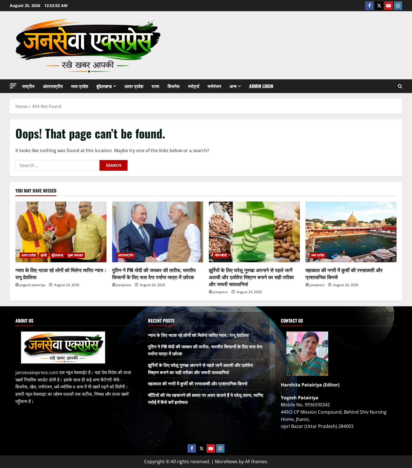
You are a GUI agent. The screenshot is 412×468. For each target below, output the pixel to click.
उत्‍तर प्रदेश (133, 86)
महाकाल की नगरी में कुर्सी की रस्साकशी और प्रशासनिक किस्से (344, 273)
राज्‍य (155, 86)
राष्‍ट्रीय (28, 86)
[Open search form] (400, 86)
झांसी (44, 255)
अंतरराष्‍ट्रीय (53, 86)
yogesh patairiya (32, 284)
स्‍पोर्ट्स (193, 86)
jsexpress (123, 284)
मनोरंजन (214, 86)
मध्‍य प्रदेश (79, 86)
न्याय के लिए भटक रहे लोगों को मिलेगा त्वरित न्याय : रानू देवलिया (60, 273)
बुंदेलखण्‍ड (104, 86)
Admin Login (261, 86)
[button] (13, 86)
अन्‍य (233, 86)
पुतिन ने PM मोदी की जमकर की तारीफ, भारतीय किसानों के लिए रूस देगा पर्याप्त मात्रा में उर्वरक (154, 273)
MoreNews (226, 461)
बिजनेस (174, 86)
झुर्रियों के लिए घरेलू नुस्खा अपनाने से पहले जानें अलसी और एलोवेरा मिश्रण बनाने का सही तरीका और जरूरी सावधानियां (251, 277)
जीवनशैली (221, 255)
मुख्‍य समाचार (75, 255)
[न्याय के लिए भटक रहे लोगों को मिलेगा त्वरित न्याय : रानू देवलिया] (61, 231)
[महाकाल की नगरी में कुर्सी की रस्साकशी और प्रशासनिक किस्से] (351, 231)
